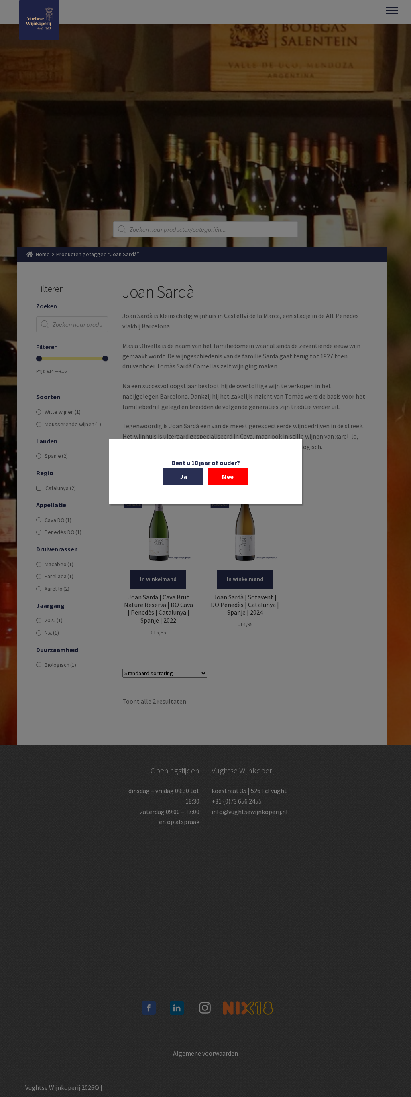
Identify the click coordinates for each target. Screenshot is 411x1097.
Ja (183, 476)
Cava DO (58, 520)
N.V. (52, 632)
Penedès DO (63, 532)
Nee (228, 476)
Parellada (59, 576)
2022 (54, 620)
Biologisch (60, 664)
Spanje (56, 455)
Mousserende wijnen (73, 424)
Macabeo (59, 564)
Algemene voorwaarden (205, 1053)
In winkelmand (158, 579)
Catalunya (60, 488)
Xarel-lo (57, 588)
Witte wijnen (63, 411)
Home (43, 254)
